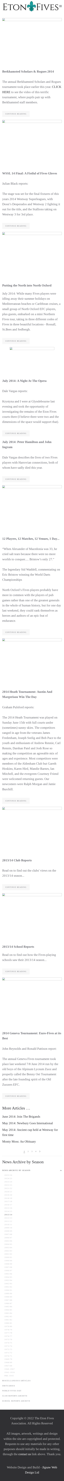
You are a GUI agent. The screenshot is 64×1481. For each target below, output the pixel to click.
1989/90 (8, 1293)
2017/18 (8, 1201)
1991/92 (8, 1287)
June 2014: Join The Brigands (21, 1116)
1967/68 (8, 1366)
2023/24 (8, 1182)
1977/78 (8, 1333)
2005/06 (8, 1241)
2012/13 (8, 1218)
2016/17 (8, 1205)
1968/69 (8, 1362)
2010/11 (8, 1224)
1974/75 (8, 1343)
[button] (60, 6)
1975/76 (8, 1339)
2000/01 (8, 1257)
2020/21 (8, 1192)
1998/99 (8, 1264)
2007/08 (8, 1234)
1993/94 (8, 1280)
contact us (24, 1454)
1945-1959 (9, 1372)
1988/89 (8, 1297)
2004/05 (8, 1244)
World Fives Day (12, 1391)
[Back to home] (30, 6)
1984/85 (8, 1310)
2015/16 (8, 1208)
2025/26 (8, 1175)
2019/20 (8, 1195)
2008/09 (8, 1231)
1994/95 (8, 1277)
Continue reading (15, 114)
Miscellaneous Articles (16, 1381)
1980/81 (8, 1323)
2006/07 (8, 1238)
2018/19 (8, 1198)
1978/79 (8, 1330)
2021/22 (8, 1188)
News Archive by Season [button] (16, 1170)
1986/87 (8, 1303)
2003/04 (8, 1247)
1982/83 (8, 1316)
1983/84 (8, 1313)
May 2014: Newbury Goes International (27, 1123)
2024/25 (8, 1178)
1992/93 (8, 1284)
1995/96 (8, 1274)
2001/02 (8, 1254)
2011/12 (8, 1221)
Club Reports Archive (15, 1396)
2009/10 (8, 1228)
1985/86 (8, 1306)
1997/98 (8, 1267)
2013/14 (8, 1215)
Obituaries (8, 1386)
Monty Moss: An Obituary (19, 1141)
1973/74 (8, 1346)
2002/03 (8, 1251)
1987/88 (8, 1300)
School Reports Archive (16, 1401)
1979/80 (8, 1326)
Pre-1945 (9, 1376)
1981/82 (8, 1320)
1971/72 (8, 1353)
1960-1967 (9, 1369)
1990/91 (8, 1290)
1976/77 (8, 1336)
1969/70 (8, 1359)
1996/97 (8, 1270)
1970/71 (8, 1356)
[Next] (40, 1151)
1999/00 (8, 1261)
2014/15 (8, 1211)
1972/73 (8, 1349)
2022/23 (8, 1185)
